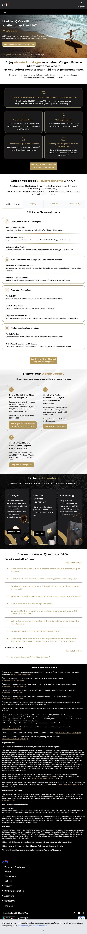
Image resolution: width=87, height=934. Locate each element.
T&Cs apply (11, 541)
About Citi (9, 896)
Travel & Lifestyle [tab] (74, 204)
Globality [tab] (54, 204)
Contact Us (9, 901)
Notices (8, 881)
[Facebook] (83, 913)
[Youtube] (78, 913)
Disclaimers (10, 876)
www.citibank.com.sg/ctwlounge (14, 686)
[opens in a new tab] (5, 5)
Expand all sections (74, 563)
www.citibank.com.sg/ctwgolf (13, 692)
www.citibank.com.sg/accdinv (43, 778)
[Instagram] (74, 913)
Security (8, 886)
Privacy (8, 872)
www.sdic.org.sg (8, 800)
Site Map (9, 906)
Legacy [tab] (33, 204)
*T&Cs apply (64, 537)
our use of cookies (40, 926)
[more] (5, 11)
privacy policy (23, 926)
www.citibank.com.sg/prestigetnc (68, 733)
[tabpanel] (43, 281)
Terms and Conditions (15, 867)
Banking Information (14, 891)
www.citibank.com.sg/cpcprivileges (15, 739)
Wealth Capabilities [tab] (13, 204)
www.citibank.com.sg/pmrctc (21, 674)
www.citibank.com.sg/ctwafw (13, 680)
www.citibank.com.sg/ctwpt (12, 698)
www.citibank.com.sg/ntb (11, 729)
